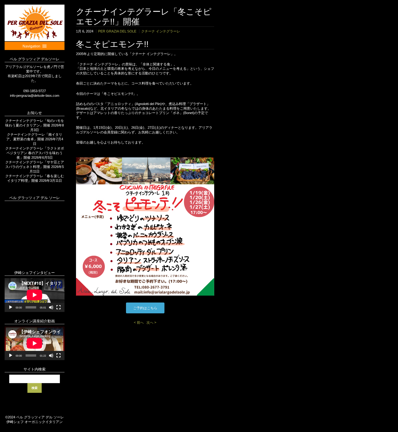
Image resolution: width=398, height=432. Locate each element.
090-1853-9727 (34, 91)
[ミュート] (51, 307)
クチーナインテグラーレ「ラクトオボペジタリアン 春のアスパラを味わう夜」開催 (34, 152)
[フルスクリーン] (58, 307)
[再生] (10, 307)
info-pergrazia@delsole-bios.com (34, 95)
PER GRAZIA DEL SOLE (117, 31)
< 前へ (140, 322)
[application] (34, 295)
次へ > (151, 322)
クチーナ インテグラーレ (160, 31)
